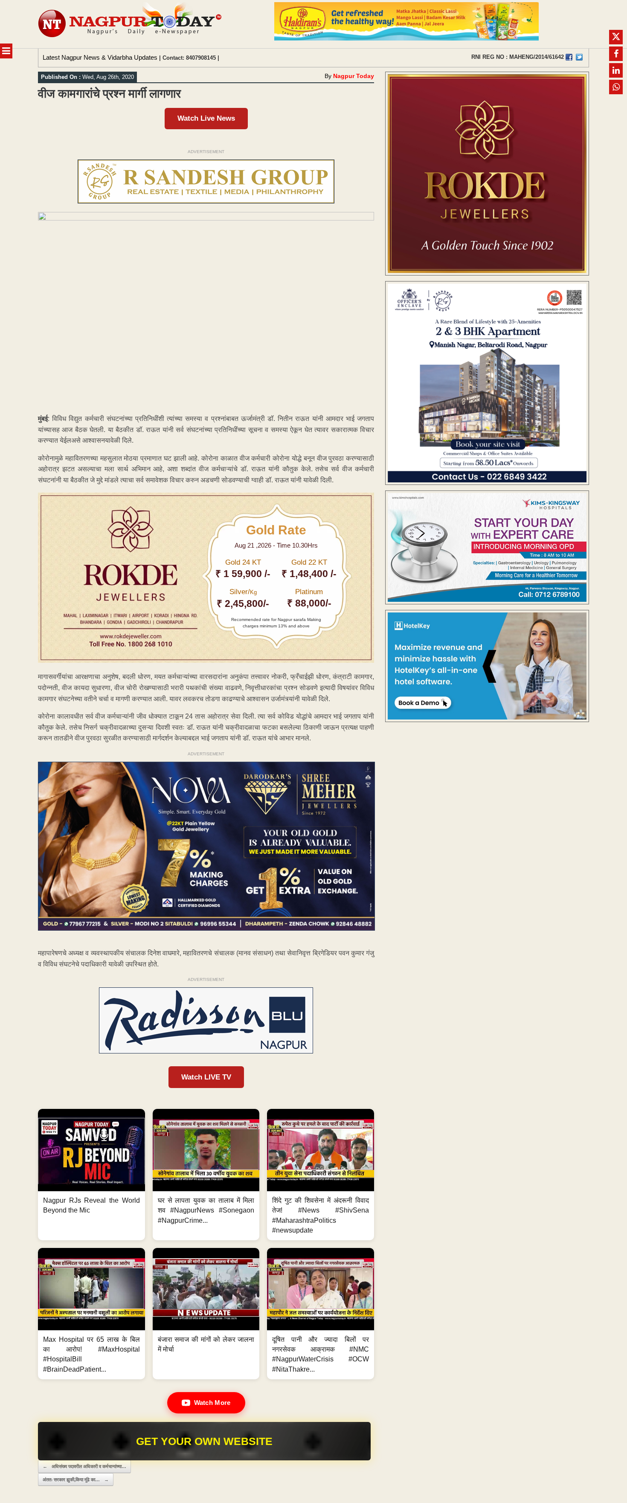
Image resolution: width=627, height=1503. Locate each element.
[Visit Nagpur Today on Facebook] (569, 57)
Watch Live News (206, 118)
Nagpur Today (353, 76)
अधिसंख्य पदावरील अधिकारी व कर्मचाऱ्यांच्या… (84, 1466)
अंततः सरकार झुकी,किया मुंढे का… (76, 1479)
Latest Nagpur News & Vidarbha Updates (100, 57)
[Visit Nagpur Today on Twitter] (579, 57)
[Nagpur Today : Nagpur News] (131, 24)
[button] (91, 1174)
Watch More (212, 1402)
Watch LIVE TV (206, 1077)
